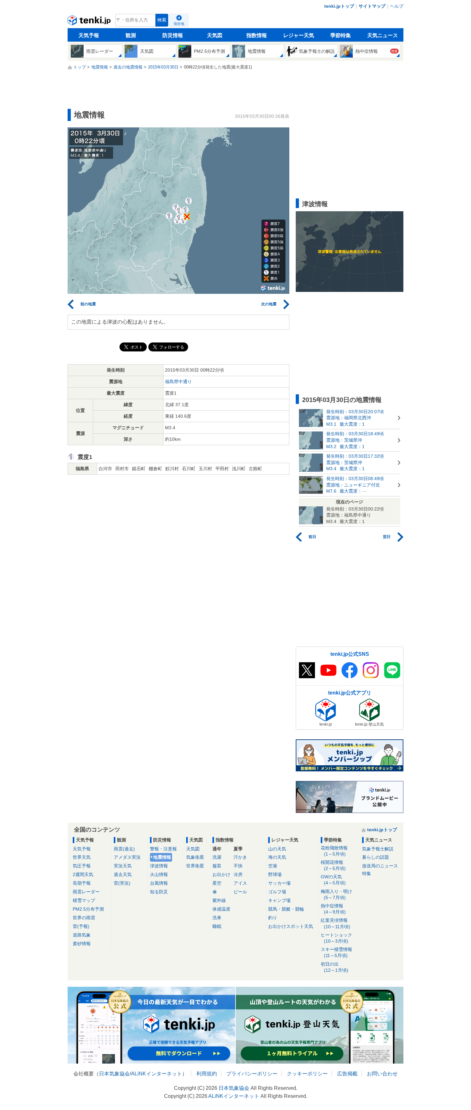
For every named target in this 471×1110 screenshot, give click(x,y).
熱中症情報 (333, 908)
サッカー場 (279, 883)
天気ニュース (382, 35)
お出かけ (221, 874)
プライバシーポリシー (251, 1073)
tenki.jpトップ (339, 6)
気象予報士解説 (377, 848)
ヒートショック (336, 938)
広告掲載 (347, 1073)
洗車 (216, 917)
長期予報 (82, 883)
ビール (240, 891)
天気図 (214, 35)
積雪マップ (84, 900)
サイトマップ (372, 6)
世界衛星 (195, 865)
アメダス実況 (127, 857)
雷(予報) (81, 926)
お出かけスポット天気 (290, 926)
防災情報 (172, 35)
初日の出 (334, 967)
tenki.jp (90, 22)
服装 (216, 865)
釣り (272, 917)
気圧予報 (82, 865)
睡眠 (216, 926)
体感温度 (221, 909)
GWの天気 (333, 879)
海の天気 (277, 857)
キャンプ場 (279, 900)
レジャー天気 (298, 35)
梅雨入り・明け (336, 894)
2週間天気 (83, 874)
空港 (272, 865)
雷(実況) (122, 883)
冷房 (238, 874)
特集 (366, 873)
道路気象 (82, 934)
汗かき (240, 857)
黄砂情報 (82, 943)
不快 (238, 865)
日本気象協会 (114, 1073)
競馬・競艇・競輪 (286, 909)
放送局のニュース (380, 865)
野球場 (275, 874)
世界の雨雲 (84, 917)
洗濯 (216, 857)
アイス (240, 883)
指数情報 (256, 35)
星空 (216, 883)
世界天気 (82, 857)
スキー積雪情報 (336, 952)
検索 (161, 20)
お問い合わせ (382, 1073)
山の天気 (277, 848)
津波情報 (159, 865)
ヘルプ (396, 6)
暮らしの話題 (375, 857)
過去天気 (123, 874)
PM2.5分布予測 (88, 909)
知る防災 (159, 891)
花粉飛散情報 (334, 851)
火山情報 (159, 874)
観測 (131, 35)
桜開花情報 (333, 865)
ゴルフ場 (277, 891)
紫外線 (219, 900)
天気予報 (88, 35)
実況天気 (123, 865)
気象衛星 (195, 857)
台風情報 (159, 883)
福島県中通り (178, 381)
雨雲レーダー (86, 891)
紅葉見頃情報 (335, 923)
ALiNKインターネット (156, 1073)
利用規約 (206, 1073)
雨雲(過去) (124, 848)
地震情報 (162, 857)
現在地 (179, 24)
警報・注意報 (163, 848)
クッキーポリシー (307, 1073)
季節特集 (340, 35)
